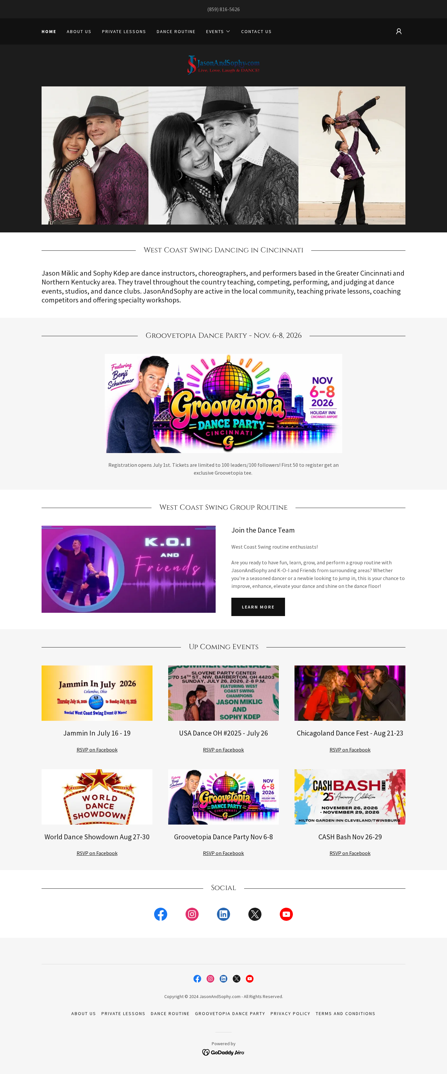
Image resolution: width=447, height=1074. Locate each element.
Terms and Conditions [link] (346, 1013)
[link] (223, 65)
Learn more (258, 607)
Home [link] (49, 31)
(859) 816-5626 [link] (223, 9)
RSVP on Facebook (97, 749)
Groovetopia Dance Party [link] (230, 1013)
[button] (218, 31)
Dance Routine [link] (176, 31)
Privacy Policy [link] (291, 1013)
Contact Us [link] (256, 31)
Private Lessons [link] (124, 31)
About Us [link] (79, 31)
